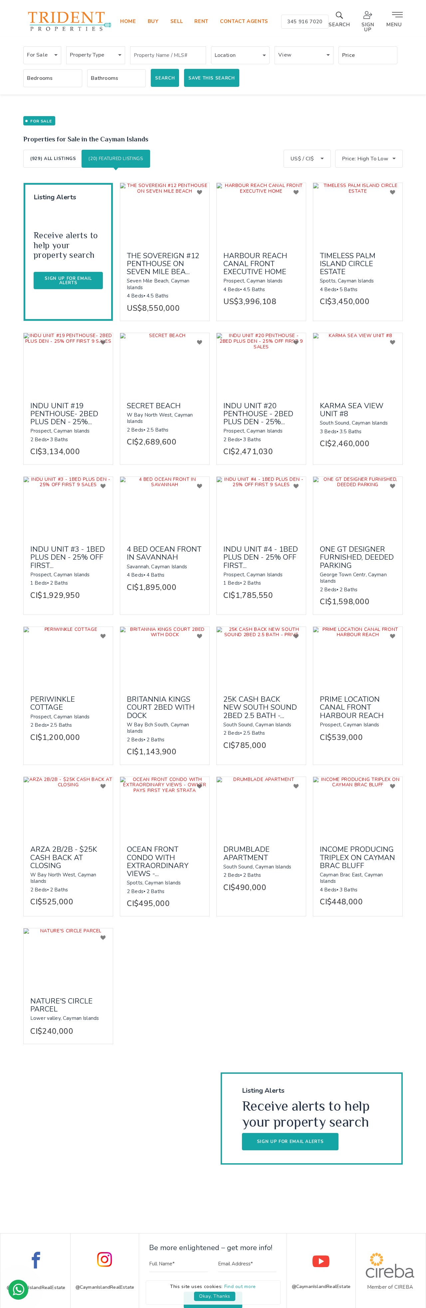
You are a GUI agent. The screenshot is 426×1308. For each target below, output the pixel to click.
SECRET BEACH (154, 406)
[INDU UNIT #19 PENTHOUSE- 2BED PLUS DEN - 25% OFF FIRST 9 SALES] (68, 363)
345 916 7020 (304, 21)
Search (165, 78)
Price (348, 55)
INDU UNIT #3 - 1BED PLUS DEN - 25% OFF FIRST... (67, 557)
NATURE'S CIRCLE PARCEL (61, 1005)
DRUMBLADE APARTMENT (246, 853)
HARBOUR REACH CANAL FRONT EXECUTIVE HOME (255, 264)
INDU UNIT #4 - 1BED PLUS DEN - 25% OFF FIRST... (260, 557)
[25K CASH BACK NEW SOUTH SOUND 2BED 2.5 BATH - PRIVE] (261, 656)
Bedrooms (40, 78)
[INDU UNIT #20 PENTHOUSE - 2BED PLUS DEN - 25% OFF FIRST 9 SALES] (261, 363)
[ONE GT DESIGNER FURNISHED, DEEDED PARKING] (357, 506)
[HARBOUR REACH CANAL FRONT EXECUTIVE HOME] (261, 213)
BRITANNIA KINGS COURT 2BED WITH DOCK (161, 707)
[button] (42, 55)
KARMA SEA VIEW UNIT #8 (351, 410)
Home (128, 21)
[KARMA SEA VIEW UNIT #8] (357, 363)
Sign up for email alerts (290, 1142)
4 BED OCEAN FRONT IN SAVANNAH (164, 553)
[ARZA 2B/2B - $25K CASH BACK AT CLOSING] (68, 807)
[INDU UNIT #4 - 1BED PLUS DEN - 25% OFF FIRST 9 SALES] (261, 506)
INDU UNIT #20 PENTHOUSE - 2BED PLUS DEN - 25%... (258, 414)
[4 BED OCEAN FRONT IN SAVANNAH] (164, 506)
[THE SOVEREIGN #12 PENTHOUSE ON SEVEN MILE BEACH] (164, 213)
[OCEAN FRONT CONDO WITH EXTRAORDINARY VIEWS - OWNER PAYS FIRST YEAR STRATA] (164, 807)
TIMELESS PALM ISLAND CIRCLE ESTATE (347, 264)
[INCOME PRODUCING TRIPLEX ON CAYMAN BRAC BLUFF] (357, 807)
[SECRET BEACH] (164, 363)
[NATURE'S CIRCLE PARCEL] (68, 958)
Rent (201, 21)
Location (225, 55)
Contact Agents (244, 21)
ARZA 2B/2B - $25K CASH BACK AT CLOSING (63, 857)
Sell (176, 21)
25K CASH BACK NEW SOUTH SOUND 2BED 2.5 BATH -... (260, 707)
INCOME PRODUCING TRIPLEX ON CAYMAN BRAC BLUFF (357, 857)
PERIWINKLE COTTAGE (52, 703)
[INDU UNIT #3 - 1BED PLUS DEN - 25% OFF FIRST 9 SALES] (68, 506)
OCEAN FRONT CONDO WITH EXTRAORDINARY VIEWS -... (157, 861)
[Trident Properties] (69, 31)
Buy (153, 21)
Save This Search (211, 78)
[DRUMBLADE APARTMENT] (261, 807)
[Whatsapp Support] (18, 1290)
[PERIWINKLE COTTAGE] (68, 656)
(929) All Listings (53, 159)
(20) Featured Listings (116, 159)
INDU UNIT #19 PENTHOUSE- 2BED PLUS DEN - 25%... (64, 414)
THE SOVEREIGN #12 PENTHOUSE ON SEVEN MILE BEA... (163, 264)
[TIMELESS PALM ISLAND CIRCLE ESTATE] (357, 213)
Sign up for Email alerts (68, 281)
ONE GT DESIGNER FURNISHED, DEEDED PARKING (357, 557)
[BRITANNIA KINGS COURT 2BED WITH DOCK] (164, 656)
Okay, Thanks (214, 1296)
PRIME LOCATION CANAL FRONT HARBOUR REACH (352, 707)
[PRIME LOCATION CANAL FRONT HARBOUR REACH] (357, 656)
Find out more (240, 1286)
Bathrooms (104, 78)
